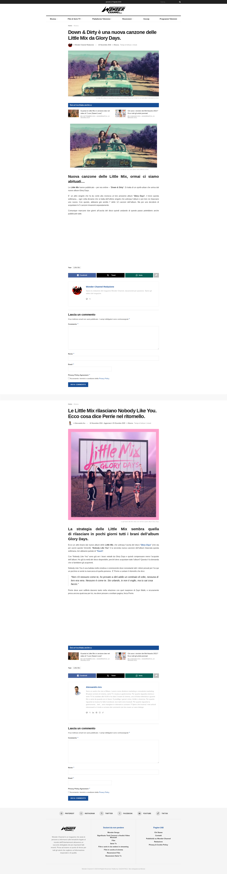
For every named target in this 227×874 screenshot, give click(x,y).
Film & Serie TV (74, 19)
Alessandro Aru (80, 423)
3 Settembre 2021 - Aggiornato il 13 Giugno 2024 (95, 116)
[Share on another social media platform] (156, 275)
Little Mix (77, 267)
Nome (71, 354)
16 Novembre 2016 (104, 45)
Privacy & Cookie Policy (158, 845)
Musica (53, 19)
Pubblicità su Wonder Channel (158, 839)
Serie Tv (113, 843)
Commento (73, 324)
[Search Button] (179, 2)
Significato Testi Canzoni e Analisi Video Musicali (113, 836)
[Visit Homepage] (113, 9)
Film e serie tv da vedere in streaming (113, 847)
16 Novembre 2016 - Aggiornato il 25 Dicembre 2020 (107, 423)
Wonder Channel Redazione (84, 45)
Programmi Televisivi (168, 19)
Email (71, 364)
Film (113, 840)
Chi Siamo (158, 832)
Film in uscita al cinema (113, 850)
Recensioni (127, 19)
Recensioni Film (113, 853)
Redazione (158, 842)
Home (70, 26)
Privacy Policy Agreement (79, 375)
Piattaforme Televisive (101, 19)
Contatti (158, 835)
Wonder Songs (113, 832)
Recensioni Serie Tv (113, 856)
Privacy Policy (104, 378)
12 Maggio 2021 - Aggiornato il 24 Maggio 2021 (141, 116)
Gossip (146, 19)
